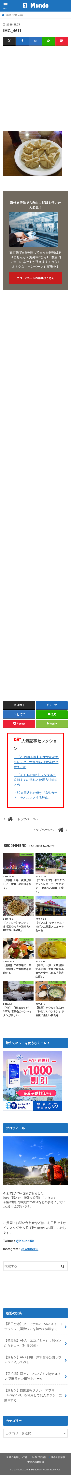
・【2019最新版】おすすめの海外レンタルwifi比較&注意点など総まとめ (36, 762)
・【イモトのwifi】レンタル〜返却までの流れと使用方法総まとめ (36, 779)
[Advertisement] (35, 86)
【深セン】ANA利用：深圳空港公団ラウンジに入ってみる (32, 1359)
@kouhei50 (29, 1249)
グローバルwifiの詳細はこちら (35, 278)
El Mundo (36, 5)
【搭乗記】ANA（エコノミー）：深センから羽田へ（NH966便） (32, 1343)
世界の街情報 (58, 1457)
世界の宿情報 (39, 1457)
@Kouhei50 (25, 1241)
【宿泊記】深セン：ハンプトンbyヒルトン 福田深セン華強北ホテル (32, 1376)
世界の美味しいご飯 (17, 1457)
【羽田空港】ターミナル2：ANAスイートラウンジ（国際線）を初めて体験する (33, 1326)
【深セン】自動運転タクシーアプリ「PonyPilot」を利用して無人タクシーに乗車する (33, 1395)
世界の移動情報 (35, 1462)
